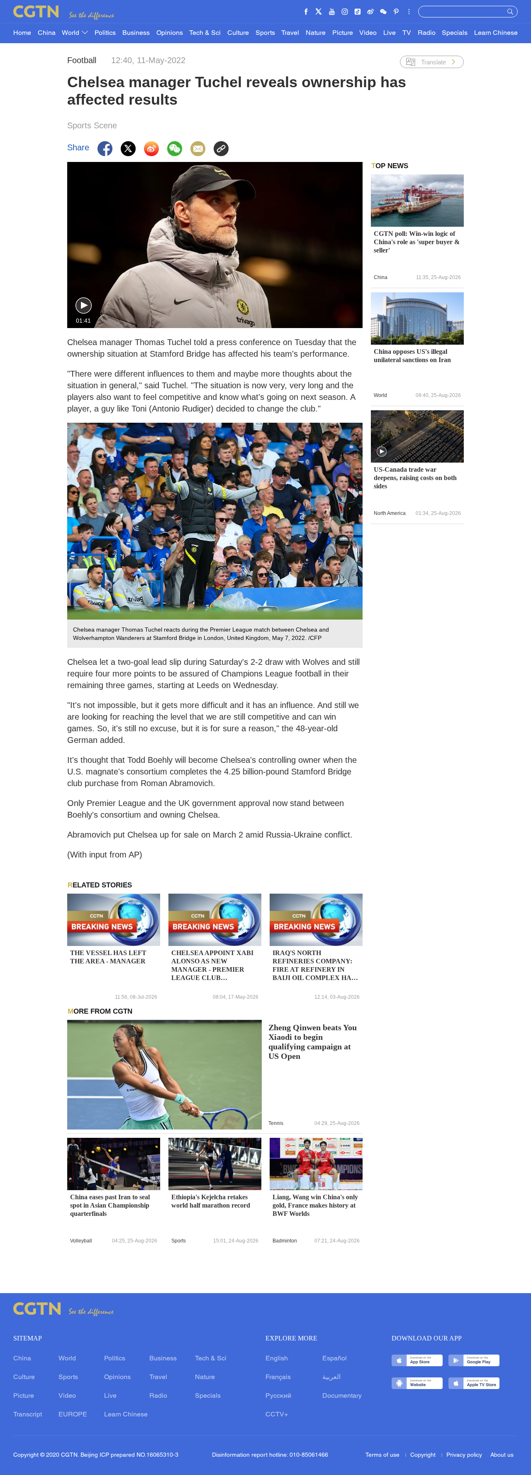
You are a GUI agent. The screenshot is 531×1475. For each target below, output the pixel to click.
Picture (342, 33)
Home (22, 33)
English (277, 1359)
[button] (83, 305)
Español (334, 1359)
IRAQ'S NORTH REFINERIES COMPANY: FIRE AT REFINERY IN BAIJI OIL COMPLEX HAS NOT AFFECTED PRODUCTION (314, 965)
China (47, 33)
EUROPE (72, 1415)
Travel (290, 33)
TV (406, 33)
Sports (265, 33)
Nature (316, 33)
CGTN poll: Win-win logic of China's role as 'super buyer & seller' (417, 242)
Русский (278, 1396)
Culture (238, 33)
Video (368, 33)
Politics (105, 33)
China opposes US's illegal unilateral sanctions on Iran (412, 355)
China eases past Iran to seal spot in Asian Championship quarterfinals (110, 1205)
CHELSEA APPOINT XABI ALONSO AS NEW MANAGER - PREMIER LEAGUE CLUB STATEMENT (212, 965)
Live (389, 33)
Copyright (423, 1455)
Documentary (342, 1396)
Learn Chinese (496, 33)
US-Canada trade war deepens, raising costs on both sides (415, 478)
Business (136, 33)
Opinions (169, 33)
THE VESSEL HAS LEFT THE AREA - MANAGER (108, 957)
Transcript (27, 1415)
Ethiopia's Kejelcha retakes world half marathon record (210, 1201)
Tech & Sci (205, 33)
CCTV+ (277, 1415)
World (71, 33)
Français (278, 1377)
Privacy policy (464, 1455)
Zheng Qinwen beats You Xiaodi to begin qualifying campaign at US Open (312, 1042)
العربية (331, 1377)
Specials (455, 33)
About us (502, 1455)
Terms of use (383, 1455)
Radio (427, 33)
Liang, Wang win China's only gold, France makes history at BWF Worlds (315, 1205)
